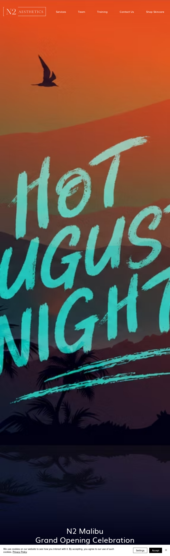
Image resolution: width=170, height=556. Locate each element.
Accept (155, 550)
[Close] (166, 550)
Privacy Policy (20, 552)
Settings (140, 550)
